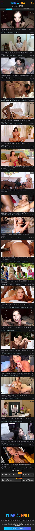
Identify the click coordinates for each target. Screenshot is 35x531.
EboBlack (31, 100)
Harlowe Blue (4, 32)
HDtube (32, 32)
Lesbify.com (11, 479)
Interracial (19, 123)
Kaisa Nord (4, 421)
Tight (10, 32)
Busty (17, 398)
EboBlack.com (11, 474)
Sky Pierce (4, 353)
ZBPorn (32, 421)
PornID (32, 79)
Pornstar (25, 284)
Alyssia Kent (4, 146)
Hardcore (11, 398)
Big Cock (19, 261)
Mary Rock (4, 214)
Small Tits (10, 214)
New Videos (9, 8)
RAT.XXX (31, 444)
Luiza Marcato (5, 375)
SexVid (32, 55)
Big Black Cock (12, 261)
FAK (33, 375)
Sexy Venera (4, 193)
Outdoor (18, 353)
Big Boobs (24, 100)
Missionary (19, 55)
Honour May (12, 468)
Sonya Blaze (4, 123)
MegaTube (31, 330)
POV (10, 375)
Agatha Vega (4, 284)
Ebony (10, 123)
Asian (15, 238)
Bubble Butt (17, 100)
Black (14, 123)
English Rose (4, 468)
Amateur (19, 375)
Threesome (18, 284)
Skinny (20, 214)
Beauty (3, 170)
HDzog (32, 353)
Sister (14, 32)
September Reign (5, 100)
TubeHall (18, 2)
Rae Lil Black (4, 238)
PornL (32, 261)
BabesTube (31, 284)
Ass (18, 32)
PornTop (32, 307)
